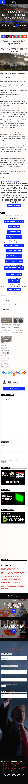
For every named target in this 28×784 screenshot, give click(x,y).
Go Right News (14, 649)
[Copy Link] (22, 372)
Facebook (6, 765)
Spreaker (6, 769)
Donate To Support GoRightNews (14, 221)
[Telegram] (6, 372)
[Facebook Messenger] (19, 372)
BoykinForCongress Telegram (14, 261)
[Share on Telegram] (16, 36)
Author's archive (14, 388)
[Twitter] (11, 372)
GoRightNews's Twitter (14, 232)
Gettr (10, 770)
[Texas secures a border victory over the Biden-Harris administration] (6, 320)
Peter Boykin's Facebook (14, 274)
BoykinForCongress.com (14, 256)
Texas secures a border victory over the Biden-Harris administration (6, 326)
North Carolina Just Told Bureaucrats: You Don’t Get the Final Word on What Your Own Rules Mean (13, 586)
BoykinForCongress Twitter (14, 251)
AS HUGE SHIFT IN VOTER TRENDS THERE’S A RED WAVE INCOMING (14, 605)
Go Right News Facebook (14, 237)
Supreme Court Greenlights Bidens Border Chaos (17, 326)
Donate (5, 764)
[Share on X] (8, 36)
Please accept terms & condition (10, 460)
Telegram (19, 764)
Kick (12, 764)
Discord (22, 765)
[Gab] (9, 372)
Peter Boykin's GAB (14, 281)
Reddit (14, 769)
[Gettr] (24, 372)
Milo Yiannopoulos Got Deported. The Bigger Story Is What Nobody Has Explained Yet (13, 573)
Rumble (14, 767)
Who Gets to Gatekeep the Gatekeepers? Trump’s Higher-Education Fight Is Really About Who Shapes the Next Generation (12, 578)
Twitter (14, 765)
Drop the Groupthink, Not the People (11, 582)
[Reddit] (14, 372)
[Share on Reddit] (24, 36)
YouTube (22, 767)
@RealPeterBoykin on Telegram (14, 268)
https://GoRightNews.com (14, 181)
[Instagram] (16, 372)
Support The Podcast (14, 205)
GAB (16, 770)
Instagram (6, 767)
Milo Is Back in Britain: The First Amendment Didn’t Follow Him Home (13, 568)
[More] (14, 375)
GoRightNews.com (14, 226)
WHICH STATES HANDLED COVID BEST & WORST (14, 626)
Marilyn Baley (15, 25)
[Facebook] (3, 372)
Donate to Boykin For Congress (14, 245)
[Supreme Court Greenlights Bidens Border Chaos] (18, 320)
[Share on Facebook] (12, 36)
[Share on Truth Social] (3, 36)
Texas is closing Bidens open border (14, 9)
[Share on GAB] (20, 36)
